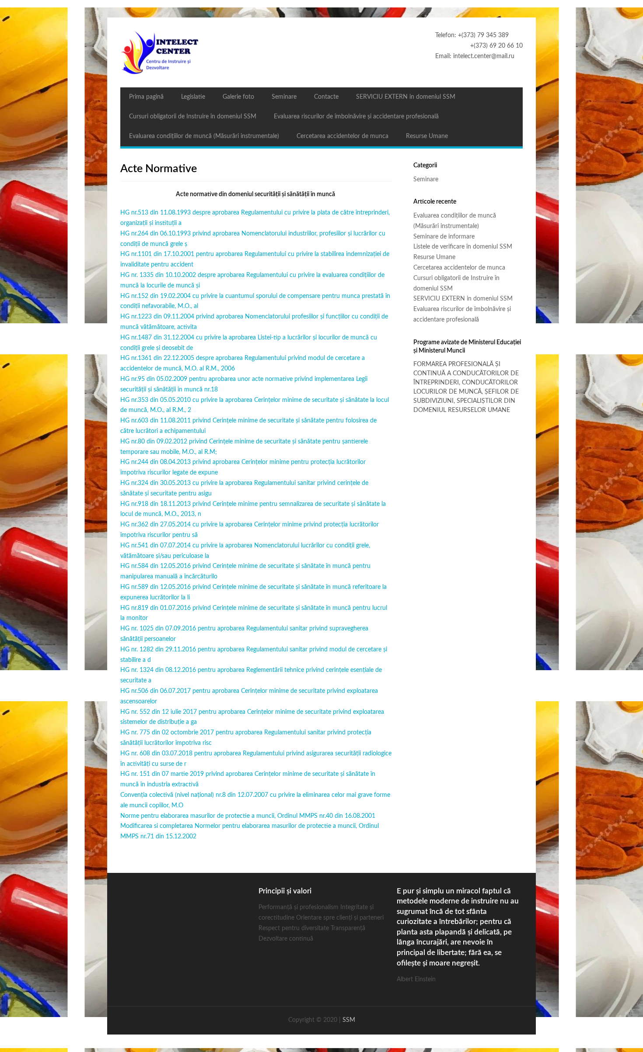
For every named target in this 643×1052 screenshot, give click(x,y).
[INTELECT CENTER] (321, 52)
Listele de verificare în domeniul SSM (462, 247)
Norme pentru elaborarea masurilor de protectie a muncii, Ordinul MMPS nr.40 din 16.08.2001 (247, 816)
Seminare (284, 97)
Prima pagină (146, 97)
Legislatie (193, 97)
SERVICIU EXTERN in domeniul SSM (405, 97)
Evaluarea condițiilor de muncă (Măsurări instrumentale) (204, 136)
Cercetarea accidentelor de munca (342, 136)
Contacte (326, 97)
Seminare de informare (444, 237)
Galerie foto (238, 97)
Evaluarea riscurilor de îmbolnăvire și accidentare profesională (356, 117)
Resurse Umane (427, 136)
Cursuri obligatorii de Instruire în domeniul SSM (192, 117)
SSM (348, 1020)
